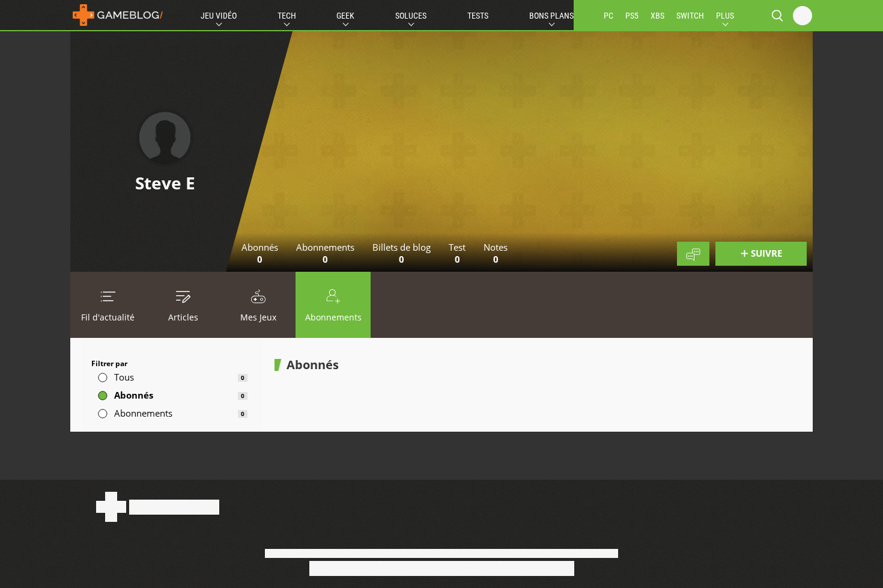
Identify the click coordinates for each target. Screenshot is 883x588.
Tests (477, 15)
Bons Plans (551, 15)
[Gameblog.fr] (118, 15)
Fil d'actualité (108, 317)
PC (608, 15)
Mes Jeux (258, 317)
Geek (345, 15)
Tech (287, 15)
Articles (183, 317)
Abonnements (333, 317)
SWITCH (690, 15)
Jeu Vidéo (219, 15)
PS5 (632, 15)
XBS (657, 15)
